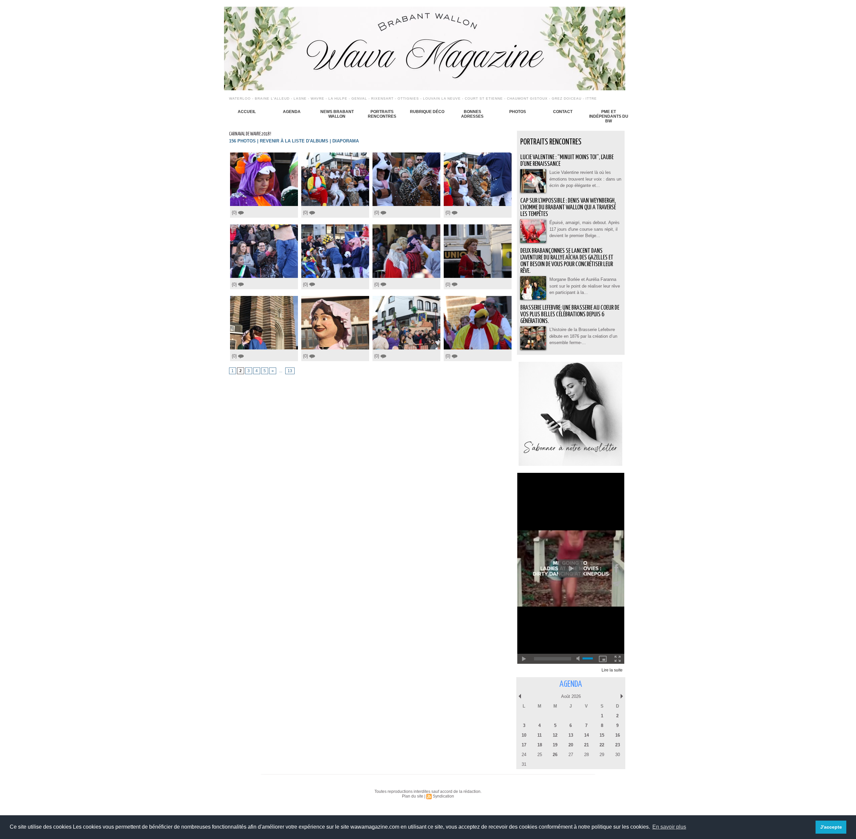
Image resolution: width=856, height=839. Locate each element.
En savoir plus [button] (669, 827)
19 (555, 744)
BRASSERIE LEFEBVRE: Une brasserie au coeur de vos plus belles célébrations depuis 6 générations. (569, 314)
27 (570, 754)
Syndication (443, 796)
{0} (235, 212)
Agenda (292, 111)
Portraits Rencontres (382, 114)
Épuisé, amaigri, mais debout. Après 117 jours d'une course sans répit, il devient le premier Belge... (584, 229)
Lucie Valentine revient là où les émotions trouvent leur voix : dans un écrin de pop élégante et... (585, 179)
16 (617, 735)
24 (524, 754)
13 (290, 371)
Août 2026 (571, 696)
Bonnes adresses (472, 114)
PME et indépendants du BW (608, 116)
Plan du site (412, 796)
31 (524, 764)
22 (602, 744)
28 (586, 754)
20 (570, 744)
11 (539, 735)
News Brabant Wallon (337, 114)
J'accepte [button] (831, 827)
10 (524, 735)
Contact (562, 111)
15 (602, 735)
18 (539, 744)
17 (524, 744)
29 (602, 754)
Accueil (247, 111)
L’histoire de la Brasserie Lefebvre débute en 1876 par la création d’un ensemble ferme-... (583, 336)
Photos (517, 111)
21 (586, 744)
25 (539, 754)
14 (586, 735)
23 (617, 744)
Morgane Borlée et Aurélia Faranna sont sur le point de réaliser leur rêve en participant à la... (584, 286)
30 (617, 754)
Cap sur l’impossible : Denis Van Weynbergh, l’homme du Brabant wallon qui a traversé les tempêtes (568, 207)
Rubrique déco (427, 111)
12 (555, 735)
